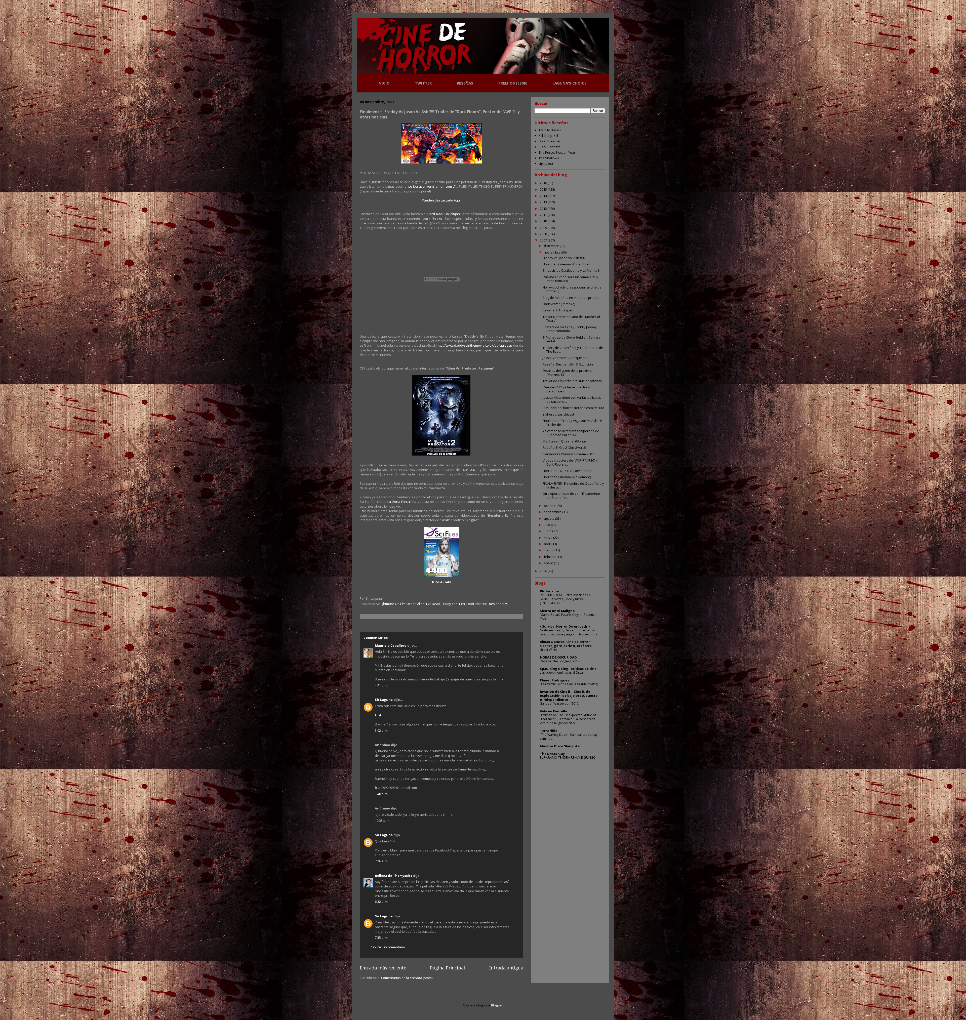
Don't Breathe (549, 141)
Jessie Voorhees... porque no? (565, 357)
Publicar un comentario (387, 947)
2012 (544, 208)
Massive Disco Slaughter (560, 746)
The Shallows (549, 158)
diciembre (552, 245)
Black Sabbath (549, 147)
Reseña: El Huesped (558, 310)
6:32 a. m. (381, 901)
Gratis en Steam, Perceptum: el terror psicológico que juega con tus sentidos (568, 632)
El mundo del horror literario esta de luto (573, 407)
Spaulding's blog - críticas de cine (568, 668)
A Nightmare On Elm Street (396, 603)
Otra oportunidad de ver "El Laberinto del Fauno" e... (571, 495)
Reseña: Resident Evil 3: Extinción (568, 364)
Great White (548, 649)
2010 (544, 221)
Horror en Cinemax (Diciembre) (566, 264)
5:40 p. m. (381, 794)
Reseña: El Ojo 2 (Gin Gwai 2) (564, 447)
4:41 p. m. (381, 685)
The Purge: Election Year (557, 152)
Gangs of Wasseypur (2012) (559, 703)
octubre (550, 505)
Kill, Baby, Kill (548, 135)
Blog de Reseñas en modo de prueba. (571, 297)
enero (549, 563)
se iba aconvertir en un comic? (432, 186)
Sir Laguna (384, 699)
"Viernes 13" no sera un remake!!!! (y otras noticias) (570, 279)
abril (547, 544)
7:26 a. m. (381, 861)
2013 (544, 202)
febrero (550, 556)
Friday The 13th (453, 603)
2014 (544, 195)
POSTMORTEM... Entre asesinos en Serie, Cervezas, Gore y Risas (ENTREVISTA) (565, 599)
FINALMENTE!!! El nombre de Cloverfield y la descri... (573, 485)
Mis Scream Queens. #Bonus (565, 441)
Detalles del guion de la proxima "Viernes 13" (567, 372)
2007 (544, 240)
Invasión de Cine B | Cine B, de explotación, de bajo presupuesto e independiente (569, 695)
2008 (544, 234)
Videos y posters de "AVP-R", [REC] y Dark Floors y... (570, 462)
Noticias (481, 603)
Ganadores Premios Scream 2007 (568, 454)
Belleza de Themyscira (393, 875)
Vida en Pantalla (553, 711)
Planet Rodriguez (554, 680)
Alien (421, 603)
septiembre (553, 512)
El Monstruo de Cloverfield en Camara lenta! (571, 339)
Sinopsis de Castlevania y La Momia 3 (571, 270)
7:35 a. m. (381, 937)
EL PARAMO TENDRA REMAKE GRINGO (568, 757)
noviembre (552, 252)
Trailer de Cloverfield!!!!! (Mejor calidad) (572, 381)
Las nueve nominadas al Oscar (562, 672)
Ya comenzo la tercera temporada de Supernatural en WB (571, 433)
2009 (544, 227)
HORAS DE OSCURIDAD (558, 657)
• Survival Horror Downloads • (565, 626)
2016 (544, 183)
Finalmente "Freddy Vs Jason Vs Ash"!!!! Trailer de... (572, 422)
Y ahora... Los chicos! (558, 414)
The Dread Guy (552, 753)
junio (548, 531)
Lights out (546, 163)
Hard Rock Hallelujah (443, 214)
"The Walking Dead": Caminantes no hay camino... (568, 736)
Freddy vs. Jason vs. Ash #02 (564, 258)
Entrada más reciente (383, 968)
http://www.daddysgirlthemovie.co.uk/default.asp (474, 345)
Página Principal (447, 968)
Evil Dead (433, 603)
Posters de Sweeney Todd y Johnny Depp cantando (570, 329)
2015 (544, 189)
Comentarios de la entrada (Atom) (406, 977)
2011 (544, 215)
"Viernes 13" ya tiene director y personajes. (566, 389)
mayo (548, 537)
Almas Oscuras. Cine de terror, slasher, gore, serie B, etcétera (566, 643)
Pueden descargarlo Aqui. (441, 200)
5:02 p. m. (381, 730)
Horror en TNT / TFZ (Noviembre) (567, 470)
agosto (549, 518)
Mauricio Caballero (391, 645)
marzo (549, 550)
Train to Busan (550, 130)
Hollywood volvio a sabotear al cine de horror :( (572, 289)
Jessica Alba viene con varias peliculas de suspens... (572, 399)
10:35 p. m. (382, 820)
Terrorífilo (548, 730)
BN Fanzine (549, 591)
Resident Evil (498, 603)
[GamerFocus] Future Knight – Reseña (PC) (567, 617)
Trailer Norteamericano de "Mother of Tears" (571, 318)
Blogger (497, 1005)
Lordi (470, 603)
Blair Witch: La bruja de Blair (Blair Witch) (569, 684)
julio (547, 524)
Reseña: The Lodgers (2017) (560, 661)
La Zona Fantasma (401, 501)
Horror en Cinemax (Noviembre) (567, 477)
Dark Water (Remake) (559, 304)
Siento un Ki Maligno (557, 610)
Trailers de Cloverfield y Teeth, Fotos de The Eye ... (573, 349)
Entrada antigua (505, 968)
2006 (544, 571)
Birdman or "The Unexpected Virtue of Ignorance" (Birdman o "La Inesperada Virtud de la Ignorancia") (568, 719)
